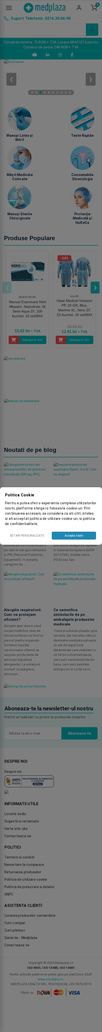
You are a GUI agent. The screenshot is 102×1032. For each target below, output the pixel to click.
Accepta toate (74, 535)
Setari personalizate (27, 535)
